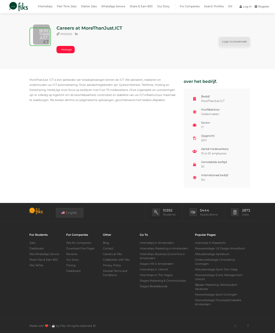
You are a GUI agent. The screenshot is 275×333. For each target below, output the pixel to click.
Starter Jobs (89, 6)
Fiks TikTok (36, 265)
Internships (45, 6)
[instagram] (241, 325)
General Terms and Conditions (115, 273)
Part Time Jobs (67, 6)
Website (65, 34)
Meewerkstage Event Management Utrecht (218, 277)
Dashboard (36, 248)
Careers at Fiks (112, 254)
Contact (108, 248)
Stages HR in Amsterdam (156, 264)
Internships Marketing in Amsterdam (164, 248)
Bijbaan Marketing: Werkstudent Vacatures (216, 287)
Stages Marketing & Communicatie (163, 280)
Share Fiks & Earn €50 (43, 259)
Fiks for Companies (78, 243)
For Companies (190, 6)
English (71, 213)
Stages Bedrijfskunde (154, 286)
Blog (106, 243)
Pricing (70, 265)
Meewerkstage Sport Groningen (216, 294)
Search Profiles (214, 6)
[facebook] (247, 325)
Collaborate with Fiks (116, 259)
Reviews (71, 254)
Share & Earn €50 (141, 6)
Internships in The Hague (156, 275)
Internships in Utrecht (154, 269)
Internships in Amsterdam (157, 243)
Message (66, 49)
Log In (247, 6)
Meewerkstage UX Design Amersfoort (220, 248)
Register (263, 6)
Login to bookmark (234, 41)
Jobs (32, 243)
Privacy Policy (112, 265)
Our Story (163, 6)
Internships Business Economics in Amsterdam (162, 256)
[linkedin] (235, 325)
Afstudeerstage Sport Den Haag (216, 269)
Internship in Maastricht (210, 243)
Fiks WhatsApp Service (44, 254)
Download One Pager (80, 248)
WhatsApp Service (113, 6)
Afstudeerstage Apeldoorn (212, 254)
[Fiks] (18, 8)
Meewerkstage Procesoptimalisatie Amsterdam (218, 302)
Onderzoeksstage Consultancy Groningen (215, 262)
